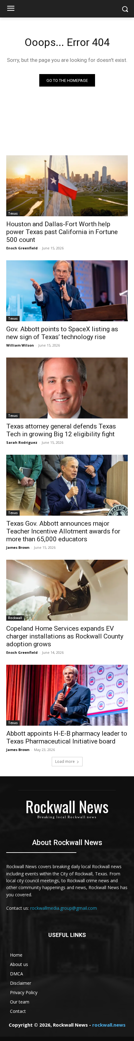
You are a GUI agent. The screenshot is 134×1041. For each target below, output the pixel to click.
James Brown (18, 547)
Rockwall (15, 618)
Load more (65, 761)
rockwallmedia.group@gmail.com (63, 908)
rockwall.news (109, 1025)
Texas (13, 213)
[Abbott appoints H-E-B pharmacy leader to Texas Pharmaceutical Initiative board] (67, 695)
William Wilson (20, 345)
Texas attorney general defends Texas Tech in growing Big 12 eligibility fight (61, 430)
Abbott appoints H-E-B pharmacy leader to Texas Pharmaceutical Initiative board (66, 737)
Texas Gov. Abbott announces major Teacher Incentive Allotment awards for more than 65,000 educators (63, 531)
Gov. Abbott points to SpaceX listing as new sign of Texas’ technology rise (62, 333)
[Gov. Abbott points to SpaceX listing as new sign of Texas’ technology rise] (67, 290)
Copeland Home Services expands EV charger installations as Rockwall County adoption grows (64, 636)
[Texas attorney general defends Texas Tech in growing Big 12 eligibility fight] (67, 388)
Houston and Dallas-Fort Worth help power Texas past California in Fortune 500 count (62, 231)
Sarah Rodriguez (21, 442)
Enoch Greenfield (22, 248)
